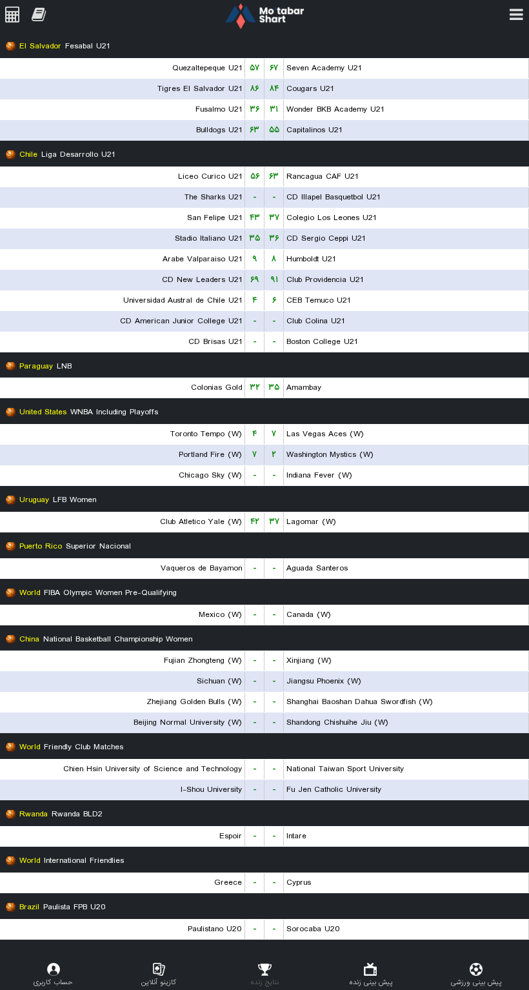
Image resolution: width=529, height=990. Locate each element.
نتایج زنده (264, 982)
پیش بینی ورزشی (476, 982)
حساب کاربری (53, 982)
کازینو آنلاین (158, 982)
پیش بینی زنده (370, 982)
